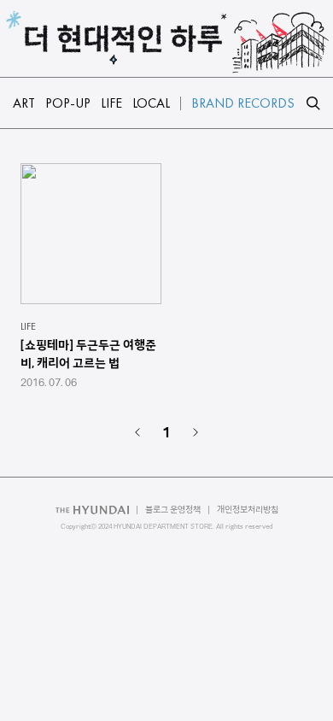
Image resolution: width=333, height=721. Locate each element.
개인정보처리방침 (247, 509)
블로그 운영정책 (173, 509)
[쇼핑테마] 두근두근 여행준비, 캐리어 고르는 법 (88, 354)
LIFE (28, 326)
